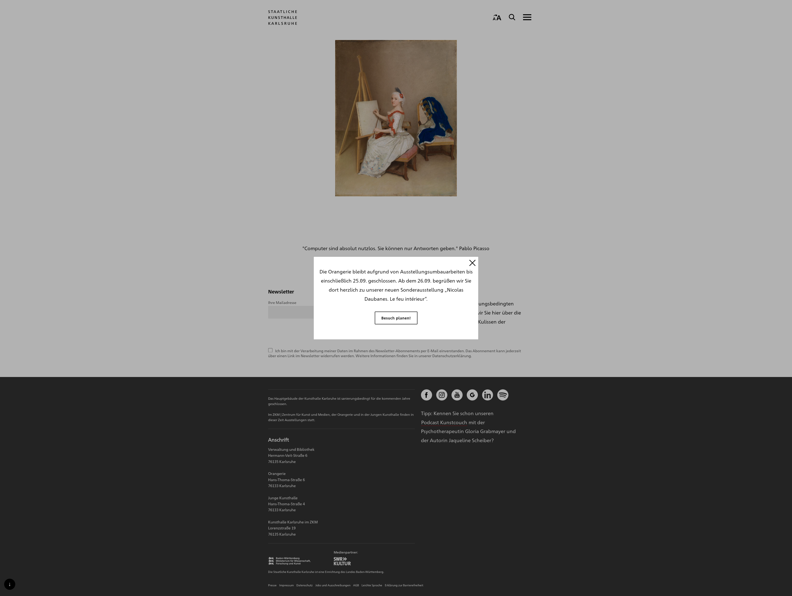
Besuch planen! (396, 317)
